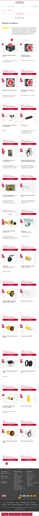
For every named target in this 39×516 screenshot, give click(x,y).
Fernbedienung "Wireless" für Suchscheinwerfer (9, 161)
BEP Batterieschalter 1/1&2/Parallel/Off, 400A (26, 56)
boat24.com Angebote (17, 486)
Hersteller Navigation (20, 17)
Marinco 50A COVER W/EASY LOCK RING (10, 442)
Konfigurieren (4, 514)
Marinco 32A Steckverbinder (27, 336)
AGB (28, 473)
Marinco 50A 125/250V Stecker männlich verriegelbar (9, 407)
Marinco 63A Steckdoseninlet (27, 441)
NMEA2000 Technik (17, 482)
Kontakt (28, 481)
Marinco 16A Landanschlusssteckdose (26, 232)
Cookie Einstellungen (30, 474)
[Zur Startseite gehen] (19, 2)
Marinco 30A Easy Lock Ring (27, 301)
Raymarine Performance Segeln (19, 488)
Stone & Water (22, 509)
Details (10, 214)
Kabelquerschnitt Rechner (18, 485)
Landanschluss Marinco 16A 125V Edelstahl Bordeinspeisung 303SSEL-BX (28, 161)
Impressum (29, 476)
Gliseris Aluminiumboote (18, 480)
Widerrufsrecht (29, 478)
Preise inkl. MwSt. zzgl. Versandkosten (9, 71)
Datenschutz (29, 480)
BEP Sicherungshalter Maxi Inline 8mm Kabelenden (9, 126)
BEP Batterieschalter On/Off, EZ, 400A (9, 56)
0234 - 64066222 (4, 476)
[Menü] (2, 6)
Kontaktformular (4, 482)
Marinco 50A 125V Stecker (26, 406)
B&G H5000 (16, 474)
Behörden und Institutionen (18, 476)
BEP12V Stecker (24, 125)
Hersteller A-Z (29, 484)
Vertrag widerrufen (30, 485)
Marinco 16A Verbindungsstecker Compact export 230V (28, 267)
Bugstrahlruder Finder (17, 477)
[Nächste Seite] (19, 40)
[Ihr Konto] (30, 6)
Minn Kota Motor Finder (18, 489)
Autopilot (15, 473)
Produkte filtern (20, 13)
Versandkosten (19, 507)
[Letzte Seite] (21, 40)
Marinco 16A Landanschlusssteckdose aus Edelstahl (9, 267)
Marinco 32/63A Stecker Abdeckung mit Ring (10, 337)
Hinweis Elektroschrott (31, 477)
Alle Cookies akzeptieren (26, 514)
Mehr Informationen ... (31, 512)
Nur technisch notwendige (15, 514)
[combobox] (15, 6)
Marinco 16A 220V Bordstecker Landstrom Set (9, 232)
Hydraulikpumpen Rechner (18, 481)
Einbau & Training (17, 478)
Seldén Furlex (16, 484)
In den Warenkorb (10, 73)
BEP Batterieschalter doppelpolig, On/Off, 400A (28, 91)
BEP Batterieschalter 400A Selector (10, 90)
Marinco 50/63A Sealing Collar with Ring (28, 372)
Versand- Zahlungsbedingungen (32, 482)
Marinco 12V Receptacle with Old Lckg (27, 196)
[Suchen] (24, 6)
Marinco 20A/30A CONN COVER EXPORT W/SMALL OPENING (9, 302)
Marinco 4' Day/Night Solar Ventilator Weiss (10, 372)
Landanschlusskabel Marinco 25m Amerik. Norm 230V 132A (10, 196)
